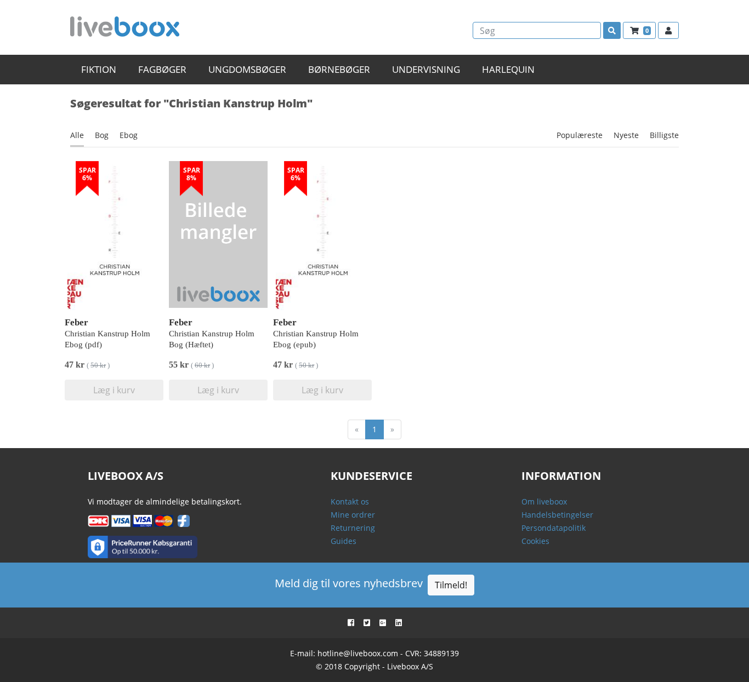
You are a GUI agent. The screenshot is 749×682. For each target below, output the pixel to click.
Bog (102, 135)
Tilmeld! (451, 585)
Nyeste (626, 135)
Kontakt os (350, 501)
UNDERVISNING (426, 69)
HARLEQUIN (508, 69)
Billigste (664, 135)
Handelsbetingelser (557, 514)
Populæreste (580, 135)
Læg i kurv (114, 390)
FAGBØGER (162, 69)
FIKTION (98, 69)
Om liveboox (544, 501)
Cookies (535, 541)
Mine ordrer (353, 514)
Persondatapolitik (553, 528)
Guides (343, 541)
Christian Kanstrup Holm (107, 333)
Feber (76, 322)
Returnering (353, 528)
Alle (77, 135)
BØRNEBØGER (339, 69)
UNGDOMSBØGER (247, 69)
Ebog (129, 135)
